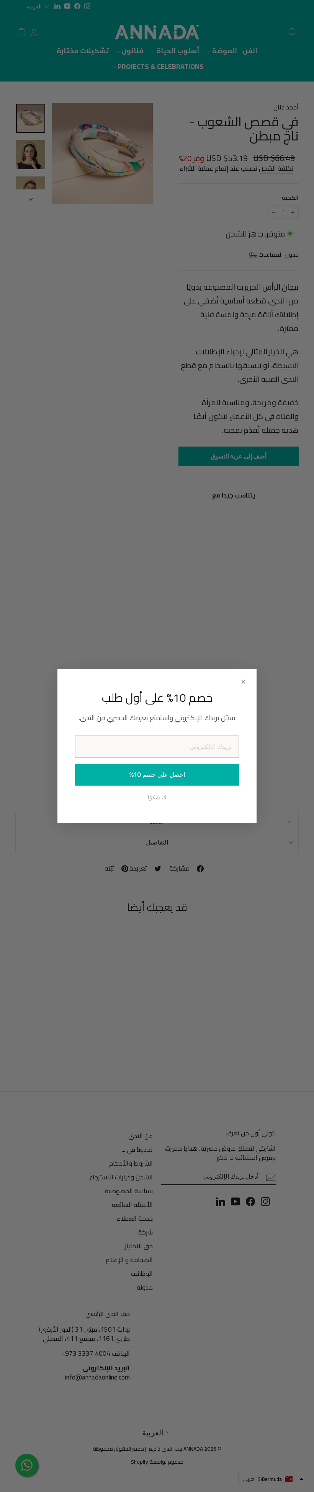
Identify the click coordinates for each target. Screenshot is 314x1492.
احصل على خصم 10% (157, 774)
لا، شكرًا (157, 797)
